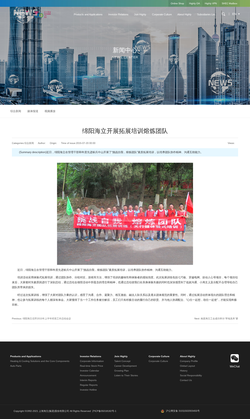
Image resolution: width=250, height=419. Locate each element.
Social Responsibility (191, 375)
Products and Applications (88, 14)
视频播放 (50, 111)
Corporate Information (92, 361)
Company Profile (189, 361)
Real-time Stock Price (91, 365)
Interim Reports (88, 380)
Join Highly (140, 14)
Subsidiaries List (206, 14)
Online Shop (177, 3)
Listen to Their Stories (126, 375)
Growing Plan (121, 370)
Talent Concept (122, 361)
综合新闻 (15, 111)
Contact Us (186, 380)
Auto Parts (15, 365)
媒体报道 (32, 111)
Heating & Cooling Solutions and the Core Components (39, 361)
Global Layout (187, 365)
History (183, 370)
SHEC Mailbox (229, 3)
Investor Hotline (88, 389)
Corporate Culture (162, 14)
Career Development (125, 365)
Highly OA (194, 3)
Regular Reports (89, 385)
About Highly (184, 14)
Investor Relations (118, 14)
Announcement (88, 375)
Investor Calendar (89, 370)
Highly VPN (211, 3)
